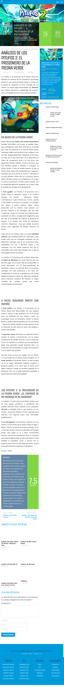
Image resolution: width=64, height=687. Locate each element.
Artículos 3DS (24, 679)
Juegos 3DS (24, 676)
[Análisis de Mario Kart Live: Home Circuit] (10, 575)
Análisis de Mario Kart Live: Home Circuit (9, 584)
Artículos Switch (8, 679)
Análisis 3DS (24, 673)
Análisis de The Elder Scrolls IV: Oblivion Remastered (54, 156)
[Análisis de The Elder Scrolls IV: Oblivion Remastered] (42, 155)
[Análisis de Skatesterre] (42, 134)
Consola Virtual (39, 670)
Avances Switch (8, 670)
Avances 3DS (24, 670)
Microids (25, 39)
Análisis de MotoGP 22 (9, 564)
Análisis (16, 44)
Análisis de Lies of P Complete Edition (51, 140)
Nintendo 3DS (24, 664)
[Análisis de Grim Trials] (42, 122)
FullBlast (24, 581)
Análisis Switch (8, 673)
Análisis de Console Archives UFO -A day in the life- (56, 148)
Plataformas (23, 40)
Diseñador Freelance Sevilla (43, 651)
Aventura (16, 40)
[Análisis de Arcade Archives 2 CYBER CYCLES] (44, 114)
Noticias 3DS (24, 667)
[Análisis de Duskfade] (42, 163)
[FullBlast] (30, 573)
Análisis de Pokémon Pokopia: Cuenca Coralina (56, 169)
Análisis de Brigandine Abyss (54, 127)
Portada (3, 49)
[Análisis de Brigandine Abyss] (42, 128)
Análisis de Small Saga (52, 107)
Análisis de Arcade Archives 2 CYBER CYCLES (55, 114)
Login (57, 2)
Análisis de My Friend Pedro (28, 542)
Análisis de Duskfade (52, 162)
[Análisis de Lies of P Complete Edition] (42, 139)
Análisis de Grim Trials (52, 121)
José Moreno (6, 72)
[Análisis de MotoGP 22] (10, 556)
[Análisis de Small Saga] (42, 107)
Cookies (30, 653)
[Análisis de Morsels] (30, 556)
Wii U (40, 664)
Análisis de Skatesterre (52, 133)
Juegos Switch (9, 676)
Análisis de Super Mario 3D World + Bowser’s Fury (9, 543)
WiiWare (40, 673)
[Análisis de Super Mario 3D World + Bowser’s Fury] (10, 533)
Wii (40, 667)
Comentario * (6, 603)
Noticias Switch (8, 667)
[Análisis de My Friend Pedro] (30, 533)
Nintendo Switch (53, 97)
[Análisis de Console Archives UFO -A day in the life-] (44, 148)
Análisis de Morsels (28, 564)
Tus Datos (36, 653)
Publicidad (55, 670)
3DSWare (40, 676)
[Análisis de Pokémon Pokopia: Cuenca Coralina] (44, 170)
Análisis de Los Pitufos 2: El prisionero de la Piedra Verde (51, 65)
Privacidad (24, 653)
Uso (41, 653)
